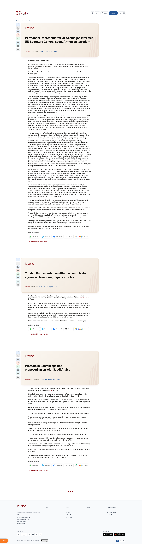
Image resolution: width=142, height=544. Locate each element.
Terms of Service (111, 507)
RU (123, 540)
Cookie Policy (110, 515)
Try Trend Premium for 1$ (39, 241)
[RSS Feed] (40, 534)
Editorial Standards (71, 515)
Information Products (92, 510)
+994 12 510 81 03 (21, 521)
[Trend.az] (22, 13)
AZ (120, 540)
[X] (25, 534)
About (67, 507)
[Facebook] (22, 534)
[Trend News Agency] (21, 506)
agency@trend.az (21, 523)
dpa (50, 390)
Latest (46, 507)
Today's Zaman (84, 298)
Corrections (69, 517)
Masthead (68, 510)
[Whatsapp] (18, 534)
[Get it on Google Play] (119, 534)
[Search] (92, 13)
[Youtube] (29, 534)
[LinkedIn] (36, 534)
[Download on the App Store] (108, 534)
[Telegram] (33, 534)
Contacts (68, 512)
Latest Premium (49, 510)
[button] (18, 24)
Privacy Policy (110, 510)
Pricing (88, 507)
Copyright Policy (111, 512)
